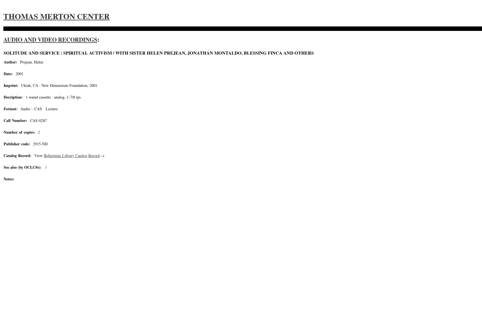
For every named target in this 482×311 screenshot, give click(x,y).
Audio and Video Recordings (50, 39)
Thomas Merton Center (56, 16)
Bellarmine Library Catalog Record (72, 155)
